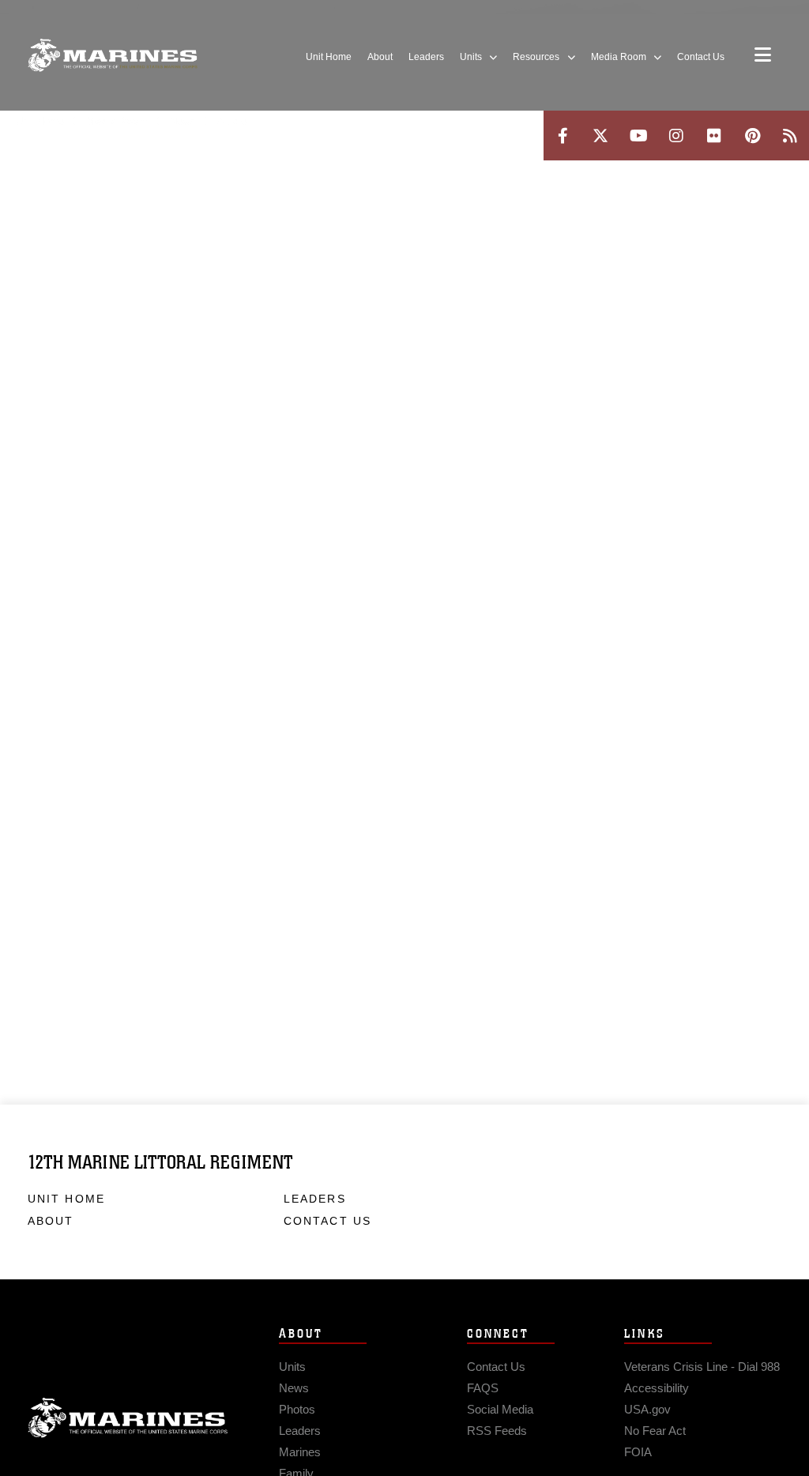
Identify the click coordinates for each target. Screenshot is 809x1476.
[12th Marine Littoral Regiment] (113, 56)
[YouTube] (638, 135)
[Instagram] (676, 135)
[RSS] (790, 135)
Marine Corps (128, 1418)
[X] (600, 135)
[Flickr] (714, 135)
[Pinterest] (752, 135)
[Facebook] (562, 135)
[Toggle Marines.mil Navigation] (762, 56)
